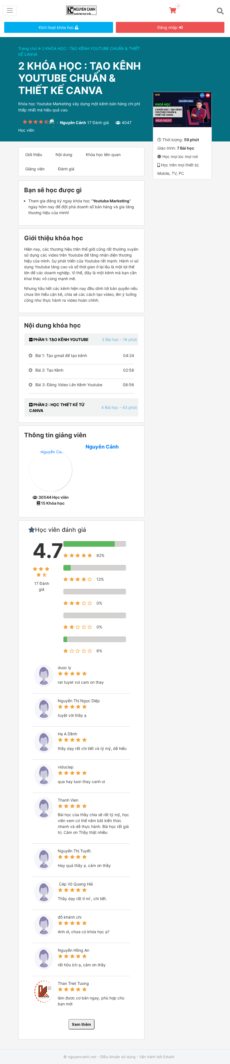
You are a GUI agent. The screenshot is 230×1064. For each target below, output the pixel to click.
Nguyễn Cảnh (102, 447)
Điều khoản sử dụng (117, 1056)
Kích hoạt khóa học (57, 27)
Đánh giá (66, 168)
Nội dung (64, 154)
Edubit (168, 1056)
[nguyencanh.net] (83, 9)
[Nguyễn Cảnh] (50, 469)
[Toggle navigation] (10, 10)
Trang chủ (28, 48)
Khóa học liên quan (103, 154)
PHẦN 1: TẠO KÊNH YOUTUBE (61, 339)
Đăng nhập (168, 27)
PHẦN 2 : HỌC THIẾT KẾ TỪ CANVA (57, 407)
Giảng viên (35, 168)
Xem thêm (81, 1024)
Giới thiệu (33, 154)
